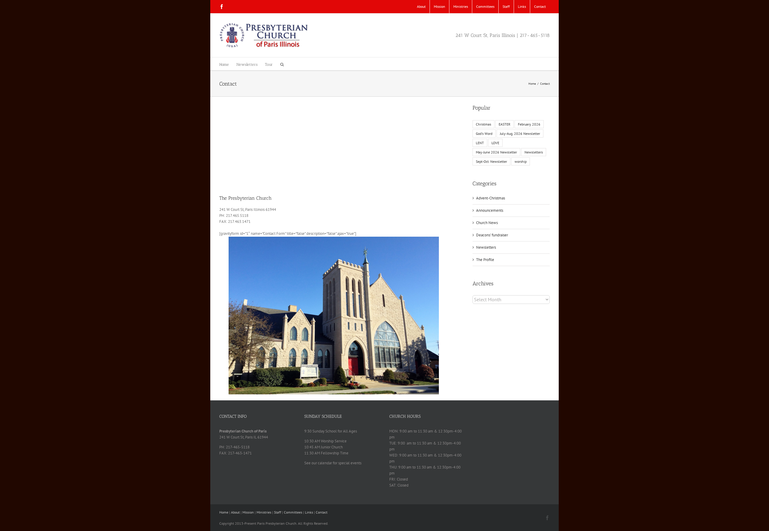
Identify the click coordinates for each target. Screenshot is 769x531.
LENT (480, 143)
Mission (248, 512)
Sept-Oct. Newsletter (491, 161)
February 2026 (529, 124)
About (235, 512)
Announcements (489, 210)
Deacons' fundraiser (492, 235)
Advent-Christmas (490, 198)
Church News (487, 222)
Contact (321, 512)
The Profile (485, 259)
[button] (282, 63)
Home (223, 512)
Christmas (483, 124)
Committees (293, 512)
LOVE (495, 143)
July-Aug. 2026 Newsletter (520, 133)
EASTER (504, 124)
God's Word (484, 133)
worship (521, 161)
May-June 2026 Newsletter (496, 152)
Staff (277, 512)
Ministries (264, 512)
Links (309, 512)
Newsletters (533, 152)
